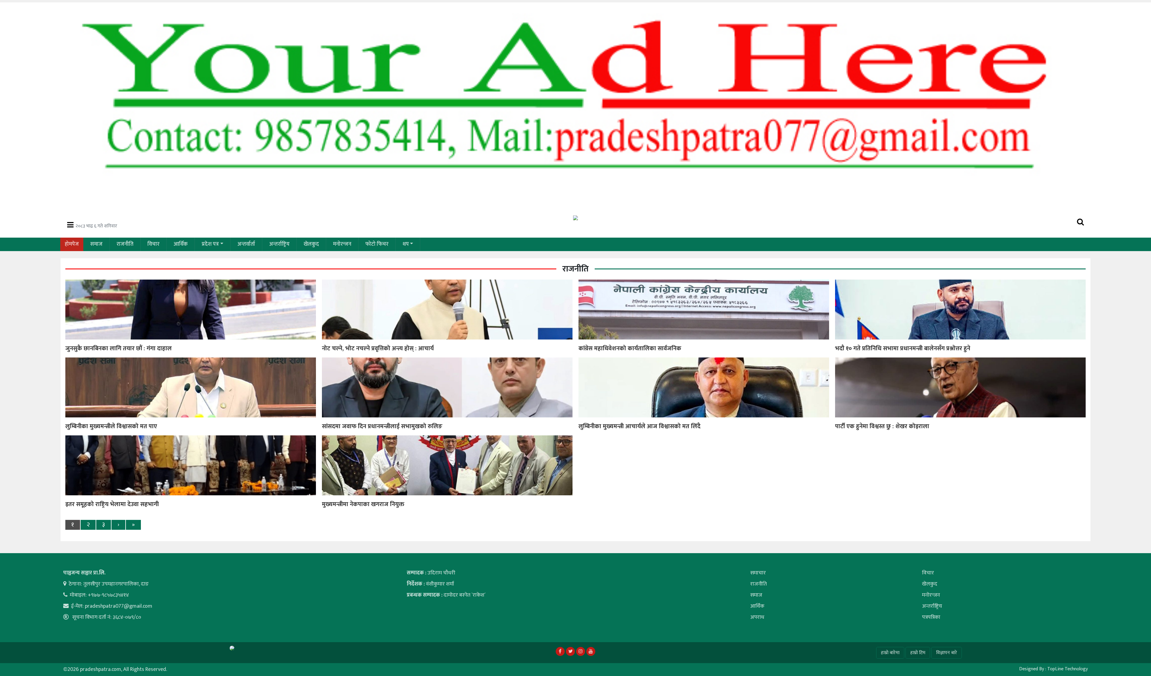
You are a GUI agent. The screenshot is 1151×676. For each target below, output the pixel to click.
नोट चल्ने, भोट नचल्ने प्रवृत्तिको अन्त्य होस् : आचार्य (378, 348)
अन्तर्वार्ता (246, 244)
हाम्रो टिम (917, 653)
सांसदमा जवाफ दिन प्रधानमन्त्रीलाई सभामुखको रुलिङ (382, 426)
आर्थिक (181, 244)
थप (406, 244)
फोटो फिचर (376, 244)
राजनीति (125, 244)
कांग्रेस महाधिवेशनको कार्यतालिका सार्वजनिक (629, 348)
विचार (153, 244)
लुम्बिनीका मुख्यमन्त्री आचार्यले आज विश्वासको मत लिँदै (639, 426)
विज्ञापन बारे (946, 653)
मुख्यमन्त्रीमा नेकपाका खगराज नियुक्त (363, 504)
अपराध (757, 617)
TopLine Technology (1067, 669)
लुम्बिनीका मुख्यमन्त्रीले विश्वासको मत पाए (111, 426)
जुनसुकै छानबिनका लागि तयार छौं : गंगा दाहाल (118, 348)
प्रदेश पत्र (210, 244)
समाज (96, 244)
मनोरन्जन (342, 244)
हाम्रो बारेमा (890, 653)
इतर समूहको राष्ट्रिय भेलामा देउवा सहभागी (112, 504)
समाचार (758, 572)
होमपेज (72, 244)
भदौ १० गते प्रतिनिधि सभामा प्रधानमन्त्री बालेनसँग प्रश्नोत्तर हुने (902, 348)
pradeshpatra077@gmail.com (118, 606)
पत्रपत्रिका (931, 617)
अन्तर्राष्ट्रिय (279, 244)
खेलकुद (311, 244)
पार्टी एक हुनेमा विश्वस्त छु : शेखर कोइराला (882, 426)
